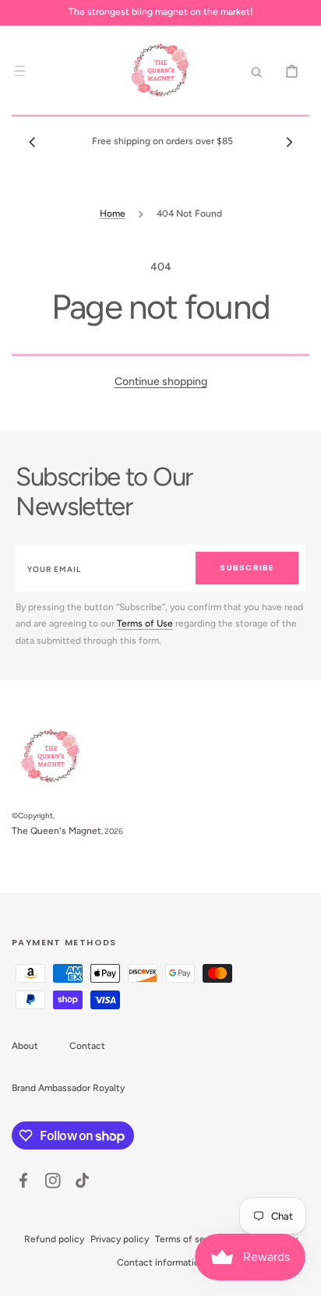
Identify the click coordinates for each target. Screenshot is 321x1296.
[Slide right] (289, 142)
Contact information (161, 1262)
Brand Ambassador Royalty (68, 1087)
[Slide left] (32, 142)
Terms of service (190, 1239)
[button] (19, 71)
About (25, 1045)
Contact (87, 1045)
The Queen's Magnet (56, 830)
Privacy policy (119, 1239)
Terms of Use (145, 623)
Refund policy (54, 1239)
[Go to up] (300, 1275)
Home (112, 213)
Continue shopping (161, 381)
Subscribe (246, 568)
